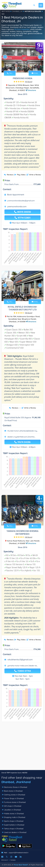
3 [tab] (22, 67)
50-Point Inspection (21, 29)
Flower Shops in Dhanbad (14, 798)
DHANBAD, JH (17, 11)
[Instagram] (11, 856)
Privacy (4, 860)
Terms (13, 860)
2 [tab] (20, 67)
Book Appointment (15, 194)
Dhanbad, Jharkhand (16, 782)
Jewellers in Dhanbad (12, 810)
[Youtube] (16, 856)
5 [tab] (26, 67)
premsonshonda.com (17, 206)
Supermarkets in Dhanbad (14, 825)
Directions (31, 90)
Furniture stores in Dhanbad (15, 802)
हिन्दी (3, 14)
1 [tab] (18, 67)
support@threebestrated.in (18, 853)
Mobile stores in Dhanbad (14, 813)
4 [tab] (24, 67)
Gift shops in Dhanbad (12, 806)
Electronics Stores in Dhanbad (15, 787)
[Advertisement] (22, 747)
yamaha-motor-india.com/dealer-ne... (22, 666)
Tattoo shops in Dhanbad (13, 829)
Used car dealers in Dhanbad (15, 832)
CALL (11, 73)
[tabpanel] (22, 57)
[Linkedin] (20, 856)
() (28, 82)
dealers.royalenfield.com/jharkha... (21, 437)
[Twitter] (7, 856)
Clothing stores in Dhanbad (14, 795)
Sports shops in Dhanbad (13, 821)
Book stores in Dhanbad (13, 791)
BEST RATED (6, 11)
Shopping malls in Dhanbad (14, 817)
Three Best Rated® (21, 865)
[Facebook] (2, 856)
